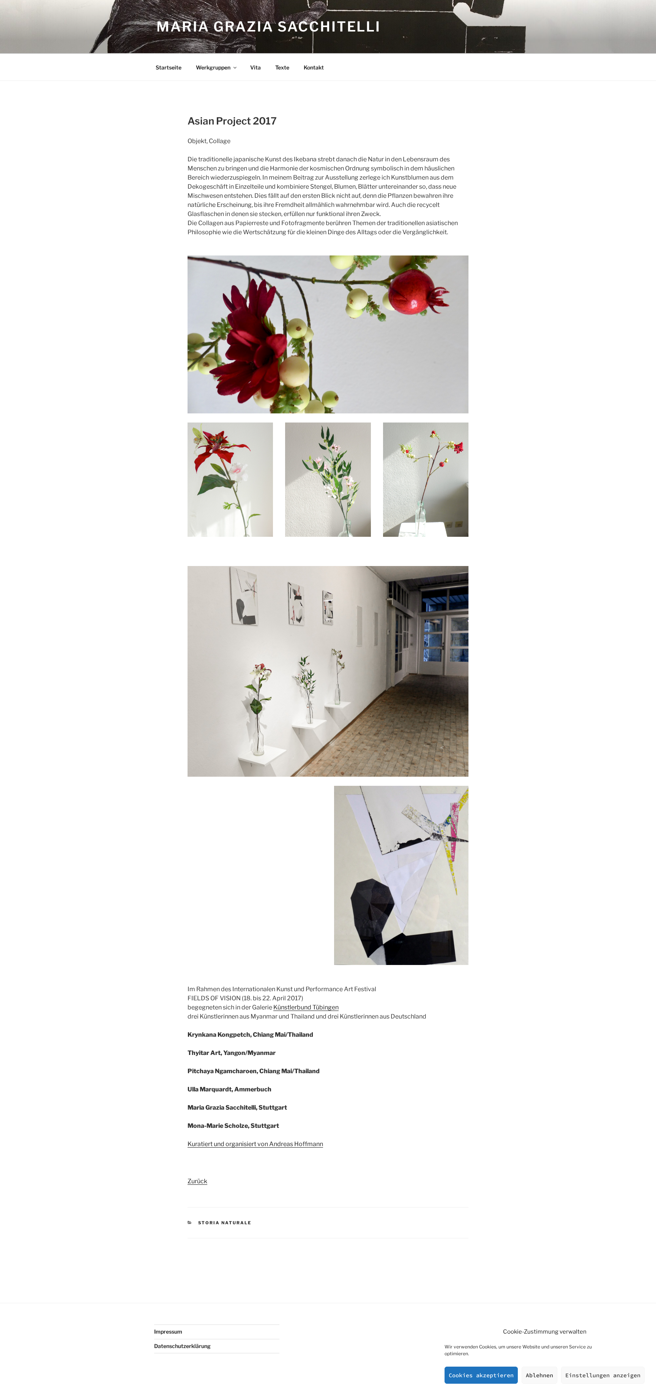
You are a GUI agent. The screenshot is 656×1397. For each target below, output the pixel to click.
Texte (282, 67)
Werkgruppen (213, 67)
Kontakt (314, 67)
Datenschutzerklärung (182, 1346)
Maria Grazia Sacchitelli (268, 26)
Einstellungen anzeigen (602, 1375)
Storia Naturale (225, 1222)
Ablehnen (539, 1375)
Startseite (168, 67)
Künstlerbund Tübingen (306, 1007)
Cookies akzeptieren (481, 1375)
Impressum (168, 1331)
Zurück (197, 1181)
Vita (255, 67)
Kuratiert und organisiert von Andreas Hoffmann (255, 1144)
